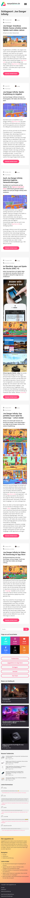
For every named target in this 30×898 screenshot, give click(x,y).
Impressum (5, 856)
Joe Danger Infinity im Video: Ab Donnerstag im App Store (14, 553)
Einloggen (15, 667)
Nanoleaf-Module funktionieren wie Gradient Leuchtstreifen (14, 699)
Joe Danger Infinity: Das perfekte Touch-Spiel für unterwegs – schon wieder (13, 416)
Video (8, 508)
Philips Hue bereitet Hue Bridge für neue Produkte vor (13, 745)
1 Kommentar (8, 88)
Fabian (18, 20)
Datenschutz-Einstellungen (7, 896)
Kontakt (15, 671)
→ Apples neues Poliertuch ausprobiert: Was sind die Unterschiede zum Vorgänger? (14, 804)
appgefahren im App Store (15, 663)
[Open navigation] (25, 4)
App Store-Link (16, 64)
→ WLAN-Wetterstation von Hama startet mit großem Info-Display (13, 792)
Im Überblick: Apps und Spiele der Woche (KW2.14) (15, 267)
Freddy (18, 86)
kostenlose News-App (22, 847)
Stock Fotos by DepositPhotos (7, 894)
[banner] (10, 4)
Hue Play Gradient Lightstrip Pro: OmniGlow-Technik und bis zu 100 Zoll (14, 722)
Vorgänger (8, 591)
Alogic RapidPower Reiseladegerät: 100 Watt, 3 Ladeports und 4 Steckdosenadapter (16, 767)
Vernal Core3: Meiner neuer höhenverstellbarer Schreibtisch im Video (16, 778)
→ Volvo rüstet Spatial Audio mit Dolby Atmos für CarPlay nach (13, 830)
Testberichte (15, 658)
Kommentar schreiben (9, 263)
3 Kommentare (8, 410)
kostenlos (23, 392)
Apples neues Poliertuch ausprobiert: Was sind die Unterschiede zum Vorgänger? (17, 762)
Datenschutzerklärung (8, 858)
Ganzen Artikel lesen (11, 73)
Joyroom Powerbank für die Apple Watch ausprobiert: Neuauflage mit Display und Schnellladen (14, 772)
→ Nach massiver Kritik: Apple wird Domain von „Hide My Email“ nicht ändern (14, 813)
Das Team (15, 676)
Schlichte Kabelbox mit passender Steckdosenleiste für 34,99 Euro (17, 757)
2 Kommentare (8, 22)
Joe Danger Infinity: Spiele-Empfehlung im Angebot (13, 93)
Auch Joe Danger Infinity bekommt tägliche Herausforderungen (12, 180)
